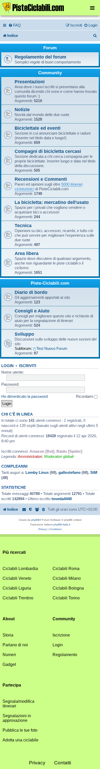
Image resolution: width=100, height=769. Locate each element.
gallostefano (69, 472)
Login (7, 366)
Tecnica (23, 225)
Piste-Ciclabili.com (50, 283)
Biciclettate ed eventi (38, 128)
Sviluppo (24, 334)
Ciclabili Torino (66, 598)
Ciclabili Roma (66, 568)
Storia (8, 635)
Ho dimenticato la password (24, 396)
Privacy (37, 762)
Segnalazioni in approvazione (17, 718)
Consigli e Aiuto (32, 310)
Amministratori (30, 456)
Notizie (22, 109)
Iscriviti (27, 366)
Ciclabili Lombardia (20, 568)
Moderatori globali (59, 456)
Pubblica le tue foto (20, 730)
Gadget (9, 664)
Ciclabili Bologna (68, 588)
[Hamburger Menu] (92, 7)
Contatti (62, 762)
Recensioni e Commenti (41, 179)
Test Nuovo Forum (51, 348)
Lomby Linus (37, 472)
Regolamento (65, 654)
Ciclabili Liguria (17, 588)
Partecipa (12, 685)
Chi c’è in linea (17, 414)
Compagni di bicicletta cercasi (48, 151)
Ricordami (85, 396)
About (9, 619)
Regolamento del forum (40, 57)
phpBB (35, 519)
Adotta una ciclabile (20, 740)
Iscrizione (61, 635)
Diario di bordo (31, 292)
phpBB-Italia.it (62, 524)
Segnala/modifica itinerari (18, 703)
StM (93, 472)
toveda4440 (62, 499)
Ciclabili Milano (67, 578)
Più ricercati (14, 552)
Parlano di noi (15, 645)
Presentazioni (30, 81)
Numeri (9, 654)
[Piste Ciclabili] (50, 7)
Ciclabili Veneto (17, 578)
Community (50, 72)
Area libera (26, 253)
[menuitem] (14, 25)
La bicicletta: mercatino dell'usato (52, 202)
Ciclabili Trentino (18, 598)
